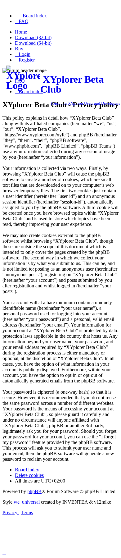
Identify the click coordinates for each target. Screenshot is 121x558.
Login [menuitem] (24, 54)
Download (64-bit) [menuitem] (33, 43)
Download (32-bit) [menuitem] (33, 37)
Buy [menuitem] (19, 48)
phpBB (34, 491)
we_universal (27, 502)
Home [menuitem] (21, 31)
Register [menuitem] (27, 59)
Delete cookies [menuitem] (29, 475)
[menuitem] (31, 15)
